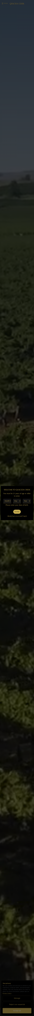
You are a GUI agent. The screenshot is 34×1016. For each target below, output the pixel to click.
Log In (25, 516)
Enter (17, 512)
